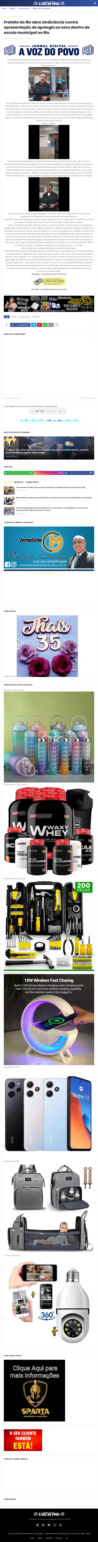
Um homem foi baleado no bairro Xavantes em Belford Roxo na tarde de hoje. (51, 487)
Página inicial (9, 17)
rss (67, 1538)
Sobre (39, 1538)
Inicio (32, 1538)
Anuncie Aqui (24, 8)
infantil (19, 17)
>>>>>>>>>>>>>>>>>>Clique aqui (42, 573)
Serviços (59, 1538)
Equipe (12, 8)
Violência (35, 317)
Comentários (32, 482)
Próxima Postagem (87, 398)
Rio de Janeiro (24, 317)
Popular (8, 482)
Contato (49, 1538)
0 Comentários (27, 38)
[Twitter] (33, 325)
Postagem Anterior (11, 398)
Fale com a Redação (42, 8)
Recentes (18, 482)
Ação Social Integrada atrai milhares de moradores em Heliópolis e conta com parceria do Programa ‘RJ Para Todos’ (52, 509)
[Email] (50, 325)
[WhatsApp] (45, 325)
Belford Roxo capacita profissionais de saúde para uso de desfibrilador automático (54, 498)
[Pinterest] (39, 325)
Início (4, 8)
